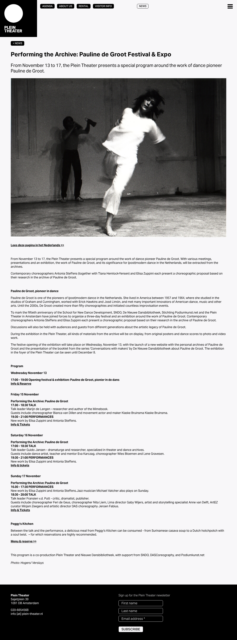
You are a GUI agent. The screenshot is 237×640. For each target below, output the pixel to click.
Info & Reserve (21, 384)
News (142, 6)
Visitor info (103, 6)
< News (17, 43)
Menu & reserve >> (23, 541)
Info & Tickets (20, 424)
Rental (84, 6)
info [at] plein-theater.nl (27, 614)
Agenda (47, 6)
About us (65, 6)
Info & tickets (20, 465)
